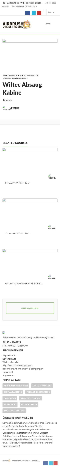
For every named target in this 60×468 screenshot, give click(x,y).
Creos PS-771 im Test (17, 233)
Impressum (8, 375)
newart (15, 108)
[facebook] (27, 13)
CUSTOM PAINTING (42, 386)
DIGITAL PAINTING (13, 392)
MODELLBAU (10, 404)
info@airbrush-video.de (24, 6)
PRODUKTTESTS (30, 75)
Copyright (7, 371)
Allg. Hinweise (9, 355)
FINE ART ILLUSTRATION (38, 392)
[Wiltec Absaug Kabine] (30, 53)
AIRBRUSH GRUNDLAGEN (16, 386)
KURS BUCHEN (29, 308)
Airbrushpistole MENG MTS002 (23, 283)
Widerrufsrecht (10, 362)
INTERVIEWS (10, 398)
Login (51, 12)
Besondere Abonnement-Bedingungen (22, 368)
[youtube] (39, 13)
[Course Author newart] (53, 178)
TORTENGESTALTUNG (14, 411)
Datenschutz (9, 358)
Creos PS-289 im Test (17, 182)
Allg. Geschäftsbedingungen (17, 365)
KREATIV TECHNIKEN (30, 398)
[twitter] (34, 13)
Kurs (18, 75)
